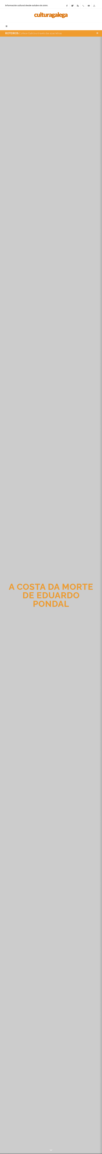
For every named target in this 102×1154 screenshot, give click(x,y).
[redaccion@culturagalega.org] (88, 6)
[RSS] (77, 6)
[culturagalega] (51, 15)
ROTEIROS (11, 33)
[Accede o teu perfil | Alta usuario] (94, 6)
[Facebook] (67, 6)
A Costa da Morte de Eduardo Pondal (51, 595)
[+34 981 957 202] (83, 6)
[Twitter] (72, 6)
